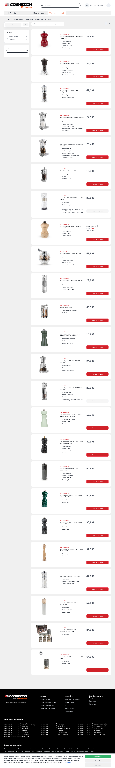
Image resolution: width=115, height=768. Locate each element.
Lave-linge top (36, 748)
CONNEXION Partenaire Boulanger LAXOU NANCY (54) (90, 729)
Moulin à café (69, 751)
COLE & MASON (13, 36)
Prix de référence (91, 226)
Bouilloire (26, 748)
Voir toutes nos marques (47, 705)
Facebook (93, 701)
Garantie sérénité (45, 699)
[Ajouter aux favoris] (107, 32)
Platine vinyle (8, 748)
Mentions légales (69, 708)
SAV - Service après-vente (72, 699)
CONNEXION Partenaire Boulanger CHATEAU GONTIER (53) (56, 729)
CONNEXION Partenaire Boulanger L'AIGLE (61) (16, 732)
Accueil (8, 19)
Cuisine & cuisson (18, 19)
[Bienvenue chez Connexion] (18, 5)
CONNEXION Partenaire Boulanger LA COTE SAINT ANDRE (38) (92, 727)
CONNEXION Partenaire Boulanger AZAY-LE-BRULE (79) (91, 734)
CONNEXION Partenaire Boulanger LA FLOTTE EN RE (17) (91, 723)
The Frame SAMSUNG (10, 751)
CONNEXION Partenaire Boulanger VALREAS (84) (16, 736)
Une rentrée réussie (57, 13)
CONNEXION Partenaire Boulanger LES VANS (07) (53, 723)
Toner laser (60, 751)
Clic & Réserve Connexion (48, 708)
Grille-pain (96, 748)
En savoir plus (67, 762)
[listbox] (39, 24)
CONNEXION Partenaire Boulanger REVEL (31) (16, 727)
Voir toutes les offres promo (48, 702)
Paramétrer (98, 760)
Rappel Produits (69, 702)
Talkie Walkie (18, 748)
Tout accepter (98, 756)
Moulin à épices (39, 19)
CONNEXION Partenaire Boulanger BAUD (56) (15, 731)
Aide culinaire (29, 19)
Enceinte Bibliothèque (82, 751)
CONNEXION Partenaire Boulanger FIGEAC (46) (16, 729)
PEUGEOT (12, 39)
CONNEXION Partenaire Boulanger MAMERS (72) (16, 734)
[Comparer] (103, 32)
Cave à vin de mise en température (81, 748)
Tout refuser (98, 765)
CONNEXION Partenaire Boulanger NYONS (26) (52, 725)
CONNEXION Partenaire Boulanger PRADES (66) (89, 732)
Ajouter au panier (98, 49)
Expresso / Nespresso (48, 748)
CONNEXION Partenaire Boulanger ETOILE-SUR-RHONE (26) (92, 725)
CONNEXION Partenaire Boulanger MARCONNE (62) (54, 732)
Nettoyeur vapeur (49, 751)
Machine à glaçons (62, 748)
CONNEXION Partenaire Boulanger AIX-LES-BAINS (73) (54, 734)
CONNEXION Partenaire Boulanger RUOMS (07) (16, 723)
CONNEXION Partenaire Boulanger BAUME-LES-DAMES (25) (19, 725)
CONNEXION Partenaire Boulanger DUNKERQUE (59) (90, 731)
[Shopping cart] (108, 5)
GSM (21, 751)
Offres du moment (39, 13)
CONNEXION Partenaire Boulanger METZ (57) (52, 731)
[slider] (6, 52)
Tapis (92, 751)
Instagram (93, 704)
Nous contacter (69, 711)
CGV (66, 705)
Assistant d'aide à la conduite (33, 751)
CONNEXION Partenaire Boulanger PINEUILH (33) (53, 727)
